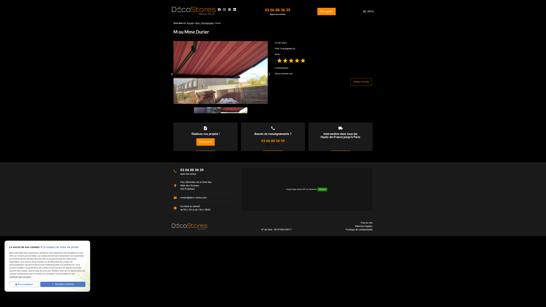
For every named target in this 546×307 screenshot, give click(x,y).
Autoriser (322, 189)
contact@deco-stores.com (193, 197)
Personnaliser (25, 284)
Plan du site (367, 222)
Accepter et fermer (64, 284)
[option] (220, 72)
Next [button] (269, 74)
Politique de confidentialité (359, 229)
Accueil (190, 23)
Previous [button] (172, 74)
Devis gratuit (326, 11)
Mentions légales (364, 226)
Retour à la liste (361, 81)
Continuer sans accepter (20, 277)
